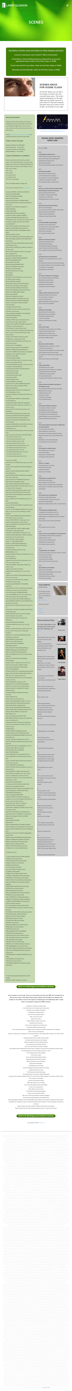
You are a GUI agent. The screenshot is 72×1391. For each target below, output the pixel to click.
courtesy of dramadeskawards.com (52, 131)
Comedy (41, 608)
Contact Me (42, 1122)
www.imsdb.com (43, 600)
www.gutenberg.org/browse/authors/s (19, 134)
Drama (40, 610)
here (39, 631)
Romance (41, 612)
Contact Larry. (26, 187)
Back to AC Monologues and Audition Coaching (36, 987)
